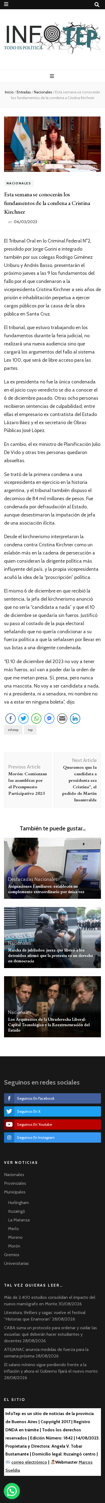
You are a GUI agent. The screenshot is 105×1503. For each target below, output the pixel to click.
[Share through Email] (62, 718)
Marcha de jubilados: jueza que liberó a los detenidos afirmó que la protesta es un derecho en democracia (50, 955)
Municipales (15, 1192)
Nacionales (18, 183)
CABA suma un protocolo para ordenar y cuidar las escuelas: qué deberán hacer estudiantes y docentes (50, 1334)
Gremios (11, 1254)
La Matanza (19, 1219)
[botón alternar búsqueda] (96, 4)
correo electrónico (29, 1462)
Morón (14, 1246)
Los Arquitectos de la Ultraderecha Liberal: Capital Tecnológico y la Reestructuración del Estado (49, 1025)
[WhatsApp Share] (36, 718)
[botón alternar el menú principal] (52, 76)
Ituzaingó (16, 1211)
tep (30, 730)
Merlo (13, 1228)
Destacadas (20, 879)
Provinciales (15, 1183)
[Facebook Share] (10, 718)
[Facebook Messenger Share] (49, 718)
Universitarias (16, 1263)
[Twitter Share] (23, 718)
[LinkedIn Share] (75, 718)
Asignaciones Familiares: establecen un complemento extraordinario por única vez (46, 889)
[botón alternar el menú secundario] (6, 4)
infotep (13, 730)
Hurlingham (18, 1202)
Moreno (15, 1237)
